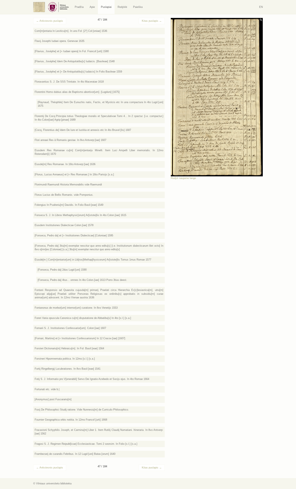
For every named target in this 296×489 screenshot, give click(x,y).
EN (261, 6)
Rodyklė (122, 6)
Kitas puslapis (152, 20)
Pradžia (79, 6)
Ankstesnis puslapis (49, 20)
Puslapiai (106, 6)
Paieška (138, 6)
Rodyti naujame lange (183, 178)
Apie (92, 6)
